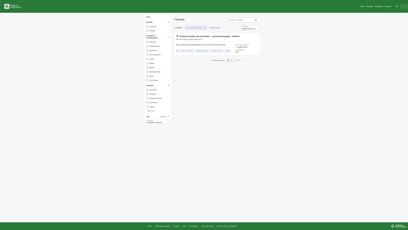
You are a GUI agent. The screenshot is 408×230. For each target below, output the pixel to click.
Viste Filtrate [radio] (154, 80)
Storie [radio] (152, 76)
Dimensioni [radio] (153, 50)
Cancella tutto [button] (214, 28)
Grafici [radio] (152, 59)
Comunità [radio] (153, 26)
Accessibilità (193, 226)
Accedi (404, 6)
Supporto (388, 6)
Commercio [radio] (153, 102)
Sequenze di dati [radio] (155, 72)
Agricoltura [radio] (153, 90)
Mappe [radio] (152, 63)
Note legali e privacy (162, 226)
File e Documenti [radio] (155, 55)
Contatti (176, 226)
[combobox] (155, 121)
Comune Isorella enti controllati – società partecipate (204, 36)
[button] (397, 6)
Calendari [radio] (153, 42)
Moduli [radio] (152, 67)
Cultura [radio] (152, 107)
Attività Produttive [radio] (156, 98)
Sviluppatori (379, 6)
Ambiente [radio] (153, 94)
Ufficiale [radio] (152, 31)
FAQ (184, 226)
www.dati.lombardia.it (194, 39)
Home (362, 6)
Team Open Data (207, 226)
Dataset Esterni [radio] (155, 46)
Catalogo (369, 6)
